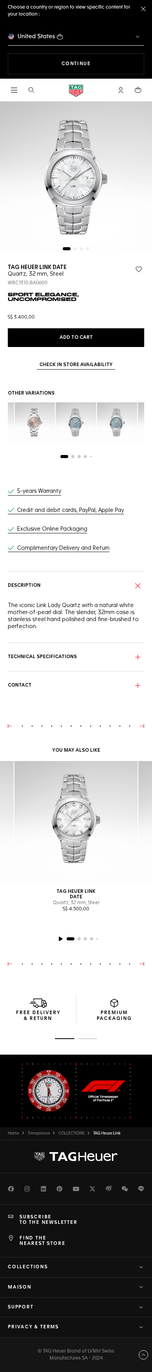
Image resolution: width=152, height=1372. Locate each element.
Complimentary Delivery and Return (63, 548)
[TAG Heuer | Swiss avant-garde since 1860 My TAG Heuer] (76, 1156)
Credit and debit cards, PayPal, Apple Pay (70, 510)
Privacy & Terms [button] (33, 1327)
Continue (103, 63)
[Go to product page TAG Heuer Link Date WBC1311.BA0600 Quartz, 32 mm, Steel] (117, 422)
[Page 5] (91, 456)
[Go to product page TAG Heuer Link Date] (76, 822)
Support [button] (21, 1307)
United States (36, 36)
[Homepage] (76, 90)
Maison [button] (20, 1287)
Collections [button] (28, 1267)
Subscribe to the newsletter (48, 1220)
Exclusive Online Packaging (52, 529)
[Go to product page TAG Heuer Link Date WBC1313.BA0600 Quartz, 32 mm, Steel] (76, 422)
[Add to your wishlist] (138, 269)
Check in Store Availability (76, 365)
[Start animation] (60, 939)
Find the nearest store (42, 1241)
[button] (121, 90)
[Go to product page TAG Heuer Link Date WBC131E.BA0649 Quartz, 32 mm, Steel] (35, 422)
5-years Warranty (39, 491)
